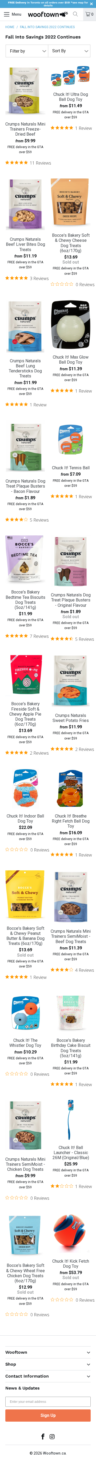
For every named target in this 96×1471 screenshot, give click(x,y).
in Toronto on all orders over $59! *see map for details (48, 4)
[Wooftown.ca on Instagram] (53, 1437)
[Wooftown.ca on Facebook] (43, 1437)
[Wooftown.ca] (48, 14)
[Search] (77, 14)
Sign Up (48, 1415)
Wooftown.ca (54, 1453)
